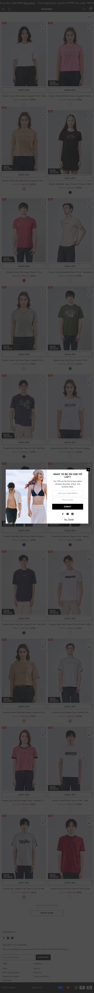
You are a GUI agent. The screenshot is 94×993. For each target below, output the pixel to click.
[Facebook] (62, 514)
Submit (67, 506)
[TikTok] (72, 514)
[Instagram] (67, 514)
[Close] (88, 469)
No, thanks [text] (69, 519)
